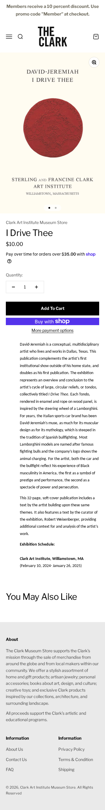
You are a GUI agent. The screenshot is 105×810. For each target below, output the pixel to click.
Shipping (66, 769)
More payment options (53, 330)
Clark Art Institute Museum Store (36, 222)
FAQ (10, 769)
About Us (14, 749)
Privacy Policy (71, 749)
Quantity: (14, 274)
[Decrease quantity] (13, 287)
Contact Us (16, 759)
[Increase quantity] (36, 287)
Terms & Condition (75, 759)
